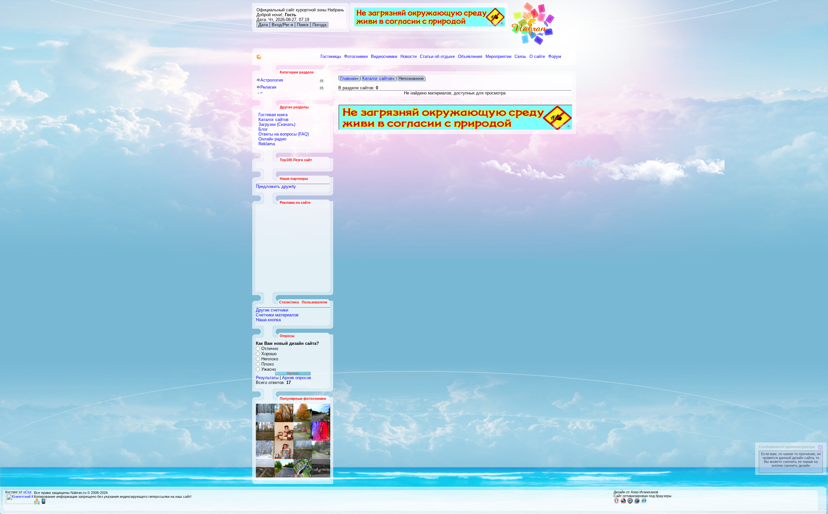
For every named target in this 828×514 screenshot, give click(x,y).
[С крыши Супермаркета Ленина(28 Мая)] (284, 431)
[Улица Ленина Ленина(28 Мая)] (302, 413)
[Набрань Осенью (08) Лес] (265, 431)
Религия (268, 87)
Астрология (271, 80)
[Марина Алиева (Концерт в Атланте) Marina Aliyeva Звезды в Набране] (321, 431)
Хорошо (269, 353)
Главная (348, 78)
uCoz (27, 492)
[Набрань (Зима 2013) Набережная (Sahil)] (302, 431)
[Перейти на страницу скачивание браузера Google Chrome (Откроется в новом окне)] (630, 502)
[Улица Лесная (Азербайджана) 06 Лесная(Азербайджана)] (284, 450)
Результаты (267, 377)
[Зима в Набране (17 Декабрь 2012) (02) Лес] (265, 413)
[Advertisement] (293, 248)
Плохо (267, 364)
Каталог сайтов (377, 78)
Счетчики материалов (277, 314)
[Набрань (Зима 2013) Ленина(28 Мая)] (265, 468)
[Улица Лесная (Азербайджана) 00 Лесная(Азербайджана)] (302, 450)
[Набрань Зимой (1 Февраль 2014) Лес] (265, 450)
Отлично (269, 348)
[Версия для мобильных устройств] (44, 503)
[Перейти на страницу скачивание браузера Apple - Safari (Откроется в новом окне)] (637, 502)
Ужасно (268, 369)
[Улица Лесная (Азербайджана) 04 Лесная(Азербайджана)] (321, 450)
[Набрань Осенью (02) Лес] (284, 413)
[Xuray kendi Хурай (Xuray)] (321, 413)
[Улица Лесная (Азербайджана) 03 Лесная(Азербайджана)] (321, 468)
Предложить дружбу (276, 186)
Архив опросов (296, 377)
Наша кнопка (268, 319)
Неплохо (269, 358)
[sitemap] (37, 503)
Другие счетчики (272, 310)
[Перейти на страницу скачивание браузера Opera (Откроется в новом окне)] (616, 502)
